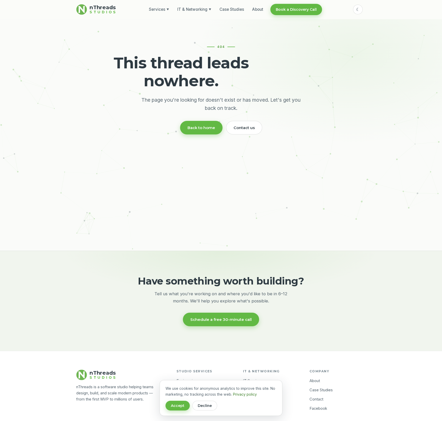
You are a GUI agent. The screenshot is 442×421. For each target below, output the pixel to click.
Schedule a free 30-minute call (221, 319)
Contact (316, 399)
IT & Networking (194, 9)
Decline (205, 406)
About (257, 9)
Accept (177, 406)
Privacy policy (245, 394)
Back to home (201, 127)
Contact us (244, 127)
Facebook (318, 408)
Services (159, 9)
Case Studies (231, 9)
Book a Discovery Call (296, 9)
